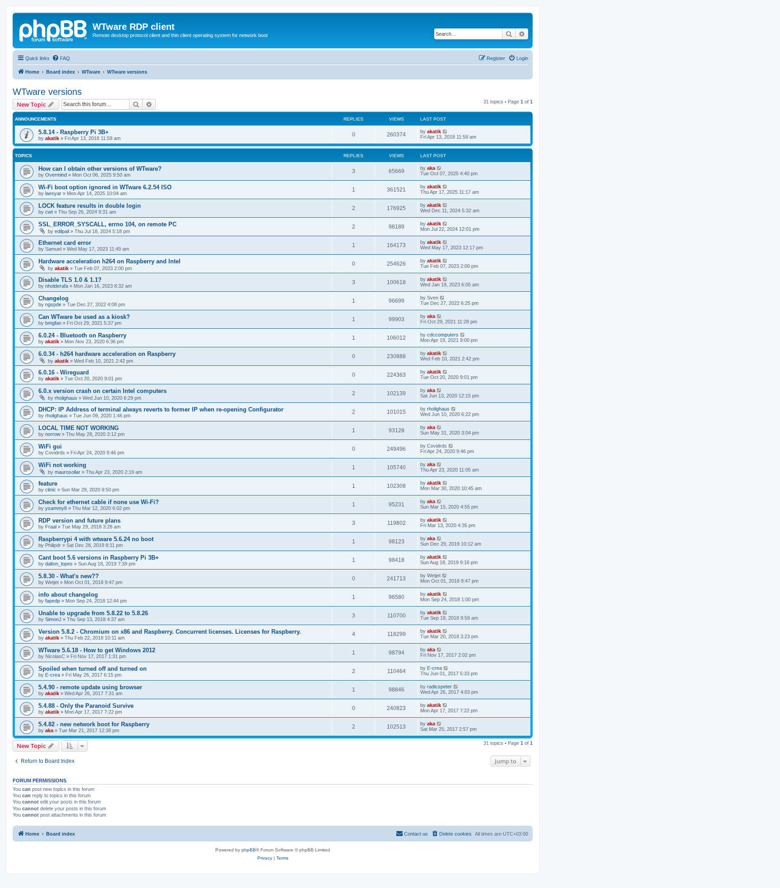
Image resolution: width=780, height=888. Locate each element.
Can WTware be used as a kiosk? (84, 316)
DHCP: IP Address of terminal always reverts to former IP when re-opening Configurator (160, 409)
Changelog (53, 298)
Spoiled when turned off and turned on (92, 668)
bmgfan (53, 323)
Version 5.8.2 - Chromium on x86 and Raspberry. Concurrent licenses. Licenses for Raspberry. (169, 631)
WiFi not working (62, 465)
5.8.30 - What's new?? (68, 576)
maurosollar (67, 472)
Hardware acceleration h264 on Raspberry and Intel (109, 261)
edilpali (62, 231)
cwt (49, 212)
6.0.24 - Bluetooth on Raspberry (82, 335)
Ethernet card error (64, 242)
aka (431, 168)
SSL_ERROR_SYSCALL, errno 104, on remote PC (107, 224)
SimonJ (53, 619)
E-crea (52, 675)
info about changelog (68, 594)
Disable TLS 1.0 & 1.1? (70, 279)
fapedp (52, 600)
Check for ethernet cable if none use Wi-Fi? (98, 502)
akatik (52, 138)
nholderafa (56, 286)
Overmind (56, 175)
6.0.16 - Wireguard (63, 372)
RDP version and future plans (79, 520)
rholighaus (66, 398)
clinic (50, 489)
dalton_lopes (59, 563)
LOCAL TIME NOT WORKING (78, 428)
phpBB (248, 849)
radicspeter (439, 686)
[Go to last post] (445, 131)
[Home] (54, 29)
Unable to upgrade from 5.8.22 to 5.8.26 (93, 613)
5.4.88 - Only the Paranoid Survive (86, 705)
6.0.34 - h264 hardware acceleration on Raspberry (107, 354)
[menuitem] (61, 58)
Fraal (50, 526)
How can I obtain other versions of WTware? (100, 168)
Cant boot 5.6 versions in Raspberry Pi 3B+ (98, 557)
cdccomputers (443, 334)
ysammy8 (56, 508)
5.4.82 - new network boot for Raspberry (93, 724)
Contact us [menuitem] (416, 834)
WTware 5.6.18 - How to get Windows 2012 (96, 650)
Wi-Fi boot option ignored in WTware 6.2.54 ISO (105, 187)
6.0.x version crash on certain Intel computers (102, 391)
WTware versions (47, 92)
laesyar (53, 193)
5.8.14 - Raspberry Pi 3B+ (73, 132)
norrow (52, 434)
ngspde (53, 304)
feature (47, 483)
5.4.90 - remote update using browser (90, 687)
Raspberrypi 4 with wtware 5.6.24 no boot (95, 539)
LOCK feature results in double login (89, 205)
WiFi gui (50, 446)
